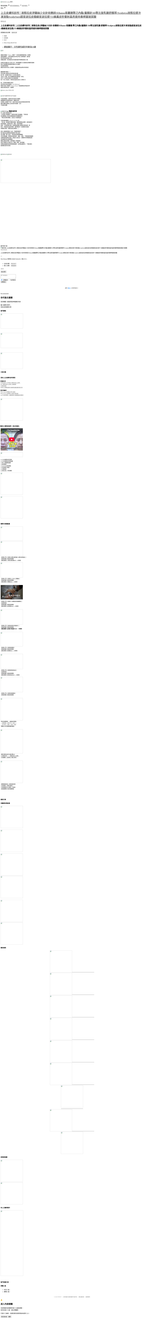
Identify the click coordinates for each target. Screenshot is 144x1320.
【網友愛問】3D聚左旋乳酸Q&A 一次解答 (11, 560)
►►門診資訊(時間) (5, 467)
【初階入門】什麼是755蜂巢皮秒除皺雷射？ (11, 601)
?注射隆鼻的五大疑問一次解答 (8, 787)
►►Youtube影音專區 (6, 465)
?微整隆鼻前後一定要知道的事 (8, 784)
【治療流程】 (4, 603)
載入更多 (3, 271)
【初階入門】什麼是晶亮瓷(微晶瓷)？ (10, 625)
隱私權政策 (81, 1297)
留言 (17, 259)
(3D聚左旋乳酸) (21, 557)
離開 (9, 1316)
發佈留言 (3, 282)
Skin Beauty (4, 249)
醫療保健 (14, 32)
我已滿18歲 (4, 1316)
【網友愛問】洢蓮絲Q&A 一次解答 (9, 581)
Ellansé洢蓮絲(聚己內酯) (9, 392)
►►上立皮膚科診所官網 (6, 459)
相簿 (5, 36)
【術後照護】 (4, 604)
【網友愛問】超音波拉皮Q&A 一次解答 (10, 675)
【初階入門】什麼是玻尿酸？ (8, 647)
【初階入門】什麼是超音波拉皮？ (9, 670)
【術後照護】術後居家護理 (7, 558)
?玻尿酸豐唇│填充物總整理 (7, 788)
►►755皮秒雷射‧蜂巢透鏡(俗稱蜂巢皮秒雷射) (12, 395)
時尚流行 (13, 263)
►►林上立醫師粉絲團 (6, 462)
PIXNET (59, 1297)
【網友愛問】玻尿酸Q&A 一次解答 (9, 650)
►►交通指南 (3, 469)
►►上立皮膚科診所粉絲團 (7, 461)
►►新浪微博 (3, 464)
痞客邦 (14, 259)
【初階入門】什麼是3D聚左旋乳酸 (9, 557)
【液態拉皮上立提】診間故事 (9, 384)
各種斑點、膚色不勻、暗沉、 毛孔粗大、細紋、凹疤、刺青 (9, 723)
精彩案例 (4, 386)
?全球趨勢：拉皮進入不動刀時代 (8, 757)
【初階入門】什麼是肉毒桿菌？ (8, 693)
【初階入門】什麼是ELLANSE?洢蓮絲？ (10, 578)
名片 (5, 40)
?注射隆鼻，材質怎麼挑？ (7, 785)
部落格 (6, 38)
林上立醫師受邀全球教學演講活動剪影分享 (12, 387)
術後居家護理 (10, 604)
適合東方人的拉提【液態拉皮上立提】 (11, 382)
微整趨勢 (13, 265)
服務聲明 (88, 1297)
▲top (2, 268)
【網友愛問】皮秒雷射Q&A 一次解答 (9, 606)
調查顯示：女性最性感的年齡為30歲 (20, 47)
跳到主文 (3, 21)
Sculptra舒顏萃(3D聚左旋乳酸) (10, 393)
